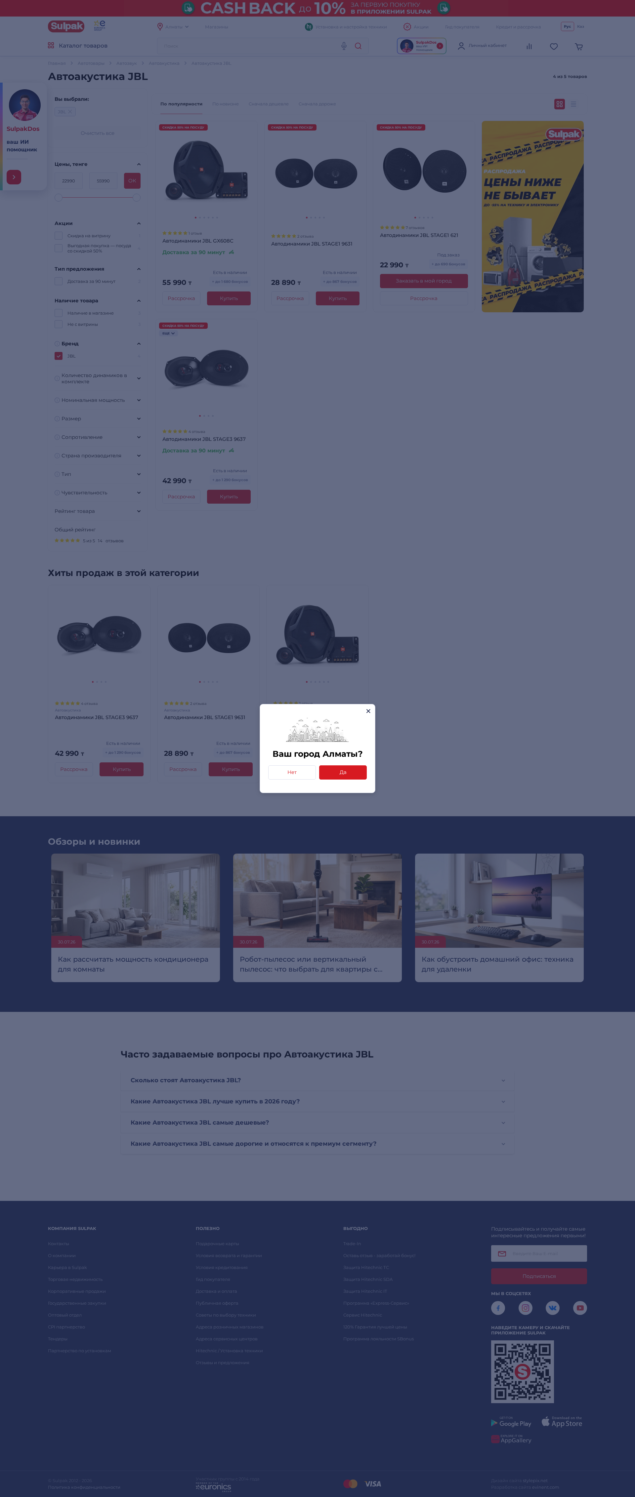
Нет (292, 772)
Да (343, 772)
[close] (368, 711)
